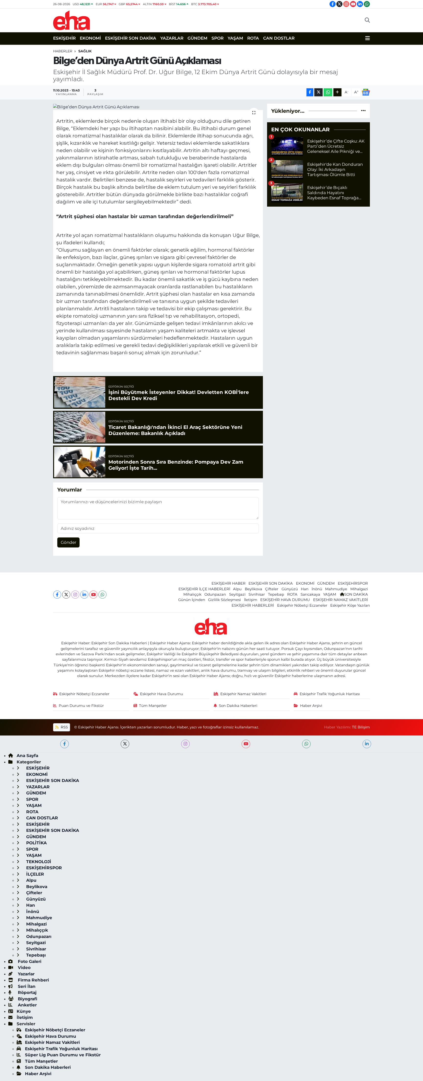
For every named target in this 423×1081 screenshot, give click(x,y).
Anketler (27, 1005)
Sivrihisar (256, 594)
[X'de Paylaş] (318, 92)
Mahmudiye (336, 589)
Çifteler (271, 589)
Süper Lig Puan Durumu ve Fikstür (63, 1054)
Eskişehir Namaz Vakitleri (243, 694)
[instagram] (185, 744)
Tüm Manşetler (153, 705)
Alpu (237, 589)
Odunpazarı (215, 594)
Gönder (68, 542)
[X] (66, 595)
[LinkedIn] (84, 595)
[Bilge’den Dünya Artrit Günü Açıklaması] (158, 107)
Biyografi (27, 998)
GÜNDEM (197, 38)
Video (24, 967)
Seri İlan (26, 986)
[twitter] (125, 744)
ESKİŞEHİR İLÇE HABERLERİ (204, 589)
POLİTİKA (36, 842)
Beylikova (253, 589)
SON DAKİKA (356, 594)
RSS (64, 727)
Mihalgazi (359, 589)
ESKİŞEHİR (64, 38)
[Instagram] (75, 595)
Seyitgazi (237, 594)
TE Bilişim (361, 727)
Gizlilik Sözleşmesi (224, 600)
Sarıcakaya (310, 594)
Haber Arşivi (311, 705)
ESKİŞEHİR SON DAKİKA (130, 38)
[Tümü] (363, 110)
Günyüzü (290, 589)
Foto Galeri (29, 961)
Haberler (62, 51)
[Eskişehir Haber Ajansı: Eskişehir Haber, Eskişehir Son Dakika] (71, 19)
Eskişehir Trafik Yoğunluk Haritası (330, 694)
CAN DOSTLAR (278, 38)
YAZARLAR (171, 38)
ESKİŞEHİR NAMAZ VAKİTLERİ (340, 600)
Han (304, 589)
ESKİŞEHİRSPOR (353, 583)
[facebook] (64, 744)
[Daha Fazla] (337, 92)
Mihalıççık (192, 594)
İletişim (250, 600)
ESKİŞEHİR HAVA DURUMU (285, 600)
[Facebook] (57, 595)
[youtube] (246, 744)
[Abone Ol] (366, 92)
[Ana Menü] (367, 38)
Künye (24, 1011)
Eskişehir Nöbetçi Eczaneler (302, 605)
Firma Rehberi (33, 980)
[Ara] (367, 20)
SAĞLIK (85, 51)
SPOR (217, 38)
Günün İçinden (191, 600)
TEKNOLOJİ (38, 861)
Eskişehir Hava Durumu (161, 694)
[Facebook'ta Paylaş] (309, 92)
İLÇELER (34, 874)
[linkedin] (367, 744)
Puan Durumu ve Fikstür (81, 705)
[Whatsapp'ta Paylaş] (328, 92)
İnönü (317, 589)
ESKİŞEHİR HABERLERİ (253, 605)
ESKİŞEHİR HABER (229, 583)
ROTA (253, 38)
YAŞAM (235, 38)
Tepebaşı (276, 594)
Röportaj (26, 992)
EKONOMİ (90, 38)
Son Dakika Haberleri (238, 705)
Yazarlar (26, 973)
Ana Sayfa (27, 755)
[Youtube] (93, 595)
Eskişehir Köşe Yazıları (350, 605)
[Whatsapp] (102, 595)
